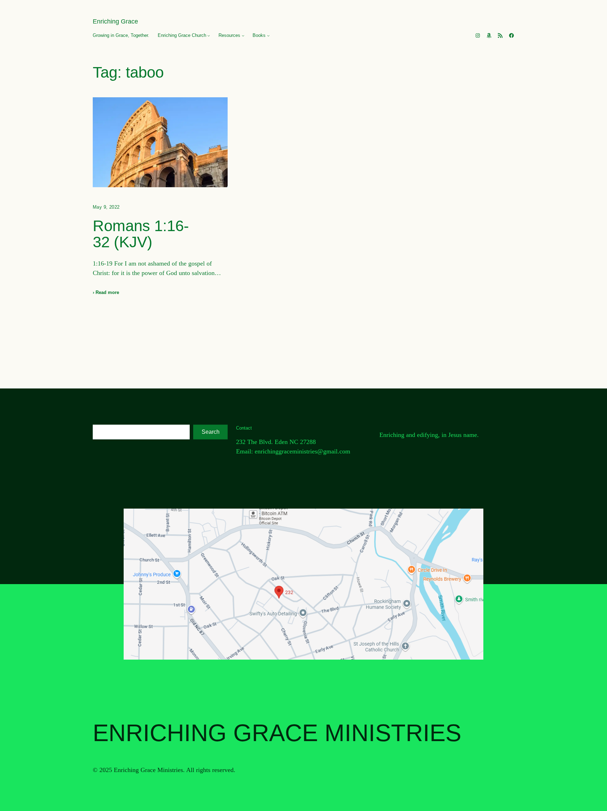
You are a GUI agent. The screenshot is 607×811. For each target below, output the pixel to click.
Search (211, 432)
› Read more (106, 292)
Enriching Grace (115, 21)
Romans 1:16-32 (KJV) (141, 234)
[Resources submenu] (243, 35)
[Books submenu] (268, 35)
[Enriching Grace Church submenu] (208, 35)
